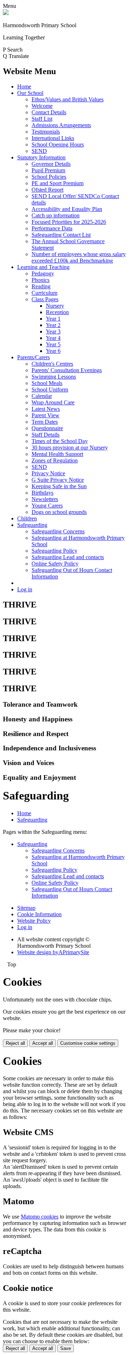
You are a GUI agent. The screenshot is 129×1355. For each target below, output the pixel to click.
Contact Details (49, 112)
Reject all (15, 1043)
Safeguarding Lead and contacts (68, 557)
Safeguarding (32, 525)
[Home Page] (6, 13)
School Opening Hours (58, 144)
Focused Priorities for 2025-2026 (69, 222)
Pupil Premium (48, 170)
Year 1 (53, 319)
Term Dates (45, 422)
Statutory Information (41, 157)
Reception (57, 312)
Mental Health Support (57, 454)
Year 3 (53, 331)
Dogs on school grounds (59, 512)
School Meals (47, 383)
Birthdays (42, 493)
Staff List (42, 119)
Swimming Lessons (54, 377)
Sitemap (26, 908)
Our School (30, 93)
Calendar (42, 396)
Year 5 (53, 344)
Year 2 (53, 325)
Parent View (45, 415)
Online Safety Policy (55, 564)
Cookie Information (39, 914)
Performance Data (52, 228)
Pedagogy (43, 273)
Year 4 (53, 338)
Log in (24, 589)
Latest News (46, 409)
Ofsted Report (47, 190)
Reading (41, 286)
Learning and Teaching (43, 267)
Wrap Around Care (53, 402)
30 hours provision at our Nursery (70, 448)
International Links (53, 138)
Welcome (42, 106)
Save (65, 1348)
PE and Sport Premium (57, 183)
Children (27, 518)
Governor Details (51, 164)
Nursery (55, 306)
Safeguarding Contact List (61, 235)
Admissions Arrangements (61, 125)
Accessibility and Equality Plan (67, 209)
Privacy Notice (48, 473)
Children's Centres (52, 364)
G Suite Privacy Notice (58, 480)
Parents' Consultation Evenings (67, 370)
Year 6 (53, 351)
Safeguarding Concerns (58, 531)
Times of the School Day (60, 441)
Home (24, 86)
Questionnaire (47, 428)
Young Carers (47, 506)
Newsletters (45, 499)
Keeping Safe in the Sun (59, 486)
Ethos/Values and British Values (68, 99)
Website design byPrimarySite (53, 952)
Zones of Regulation (55, 460)
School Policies (49, 177)
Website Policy (34, 921)
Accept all (42, 1043)
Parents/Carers (33, 357)
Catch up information (56, 215)
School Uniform (50, 389)
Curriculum (44, 293)
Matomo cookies (39, 1217)
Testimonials (46, 132)
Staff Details (45, 435)
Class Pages (45, 299)
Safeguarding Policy (54, 551)
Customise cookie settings (87, 1043)
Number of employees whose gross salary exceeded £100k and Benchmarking (79, 257)
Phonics (40, 280)
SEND (39, 151)
